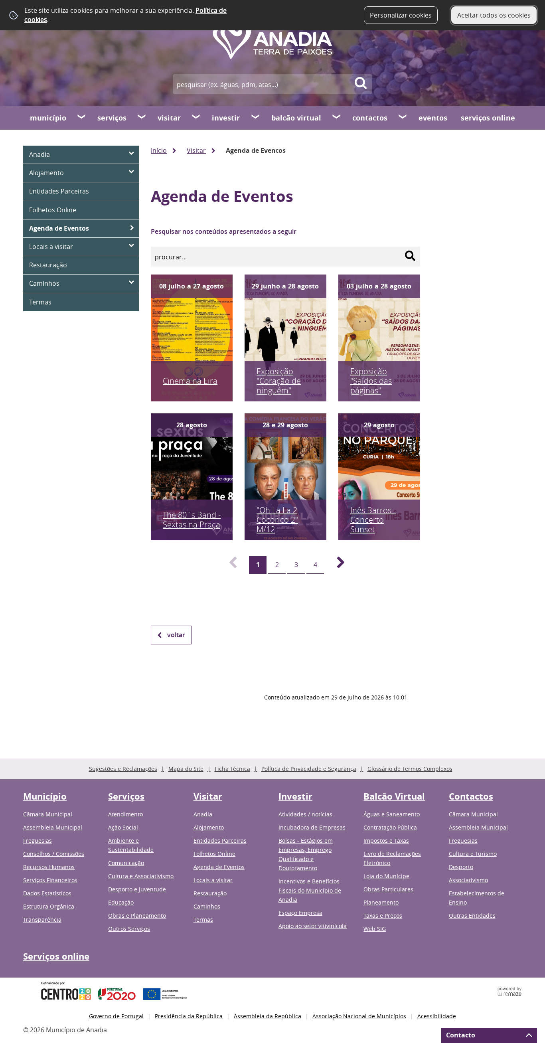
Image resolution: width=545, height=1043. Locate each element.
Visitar (169, 118)
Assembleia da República (267, 1016)
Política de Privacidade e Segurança (308, 768)
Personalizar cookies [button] (401, 15)
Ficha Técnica (232, 768)
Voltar (176, 634)
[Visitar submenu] (196, 118)
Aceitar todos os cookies (494, 15)
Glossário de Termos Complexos (409, 768)
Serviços (111, 118)
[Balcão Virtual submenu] (337, 118)
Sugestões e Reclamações (123, 768)
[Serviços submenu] (142, 118)
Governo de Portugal (116, 1016)
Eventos (433, 118)
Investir (226, 118)
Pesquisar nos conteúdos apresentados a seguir (223, 231)
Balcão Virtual (296, 118)
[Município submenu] (82, 118)
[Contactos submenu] (403, 118)
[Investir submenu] (256, 118)
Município (48, 118)
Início (159, 150)
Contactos (369, 118)
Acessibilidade (436, 1016)
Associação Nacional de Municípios (359, 1016)
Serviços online (488, 118)
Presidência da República (189, 1016)
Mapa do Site (185, 768)
